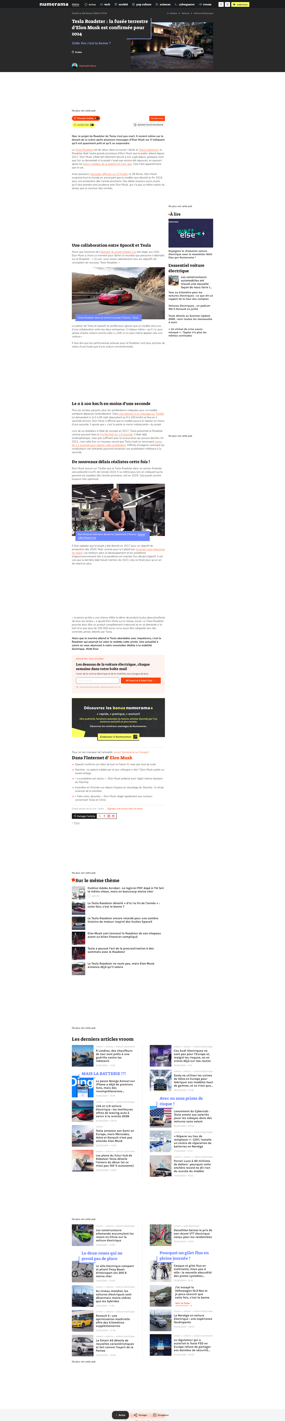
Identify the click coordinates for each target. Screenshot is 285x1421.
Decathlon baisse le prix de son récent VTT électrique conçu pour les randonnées (193, 1233)
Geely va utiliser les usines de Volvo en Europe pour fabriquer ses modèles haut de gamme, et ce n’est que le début (193, 1080)
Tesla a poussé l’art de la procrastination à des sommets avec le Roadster (121, 950)
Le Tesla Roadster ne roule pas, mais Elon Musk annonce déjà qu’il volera (121, 965)
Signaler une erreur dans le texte (124, 808)
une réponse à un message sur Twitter (141, 414)
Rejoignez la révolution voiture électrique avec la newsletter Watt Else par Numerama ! (190, 254)
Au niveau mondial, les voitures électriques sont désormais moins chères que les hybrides (114, 1296)
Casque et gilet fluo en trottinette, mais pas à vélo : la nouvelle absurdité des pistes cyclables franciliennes (193, 1271)
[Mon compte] (221, 4)
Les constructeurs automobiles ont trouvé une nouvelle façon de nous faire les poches (197, 282)
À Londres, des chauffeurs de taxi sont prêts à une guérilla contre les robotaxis (114, 1056)
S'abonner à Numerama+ (116, 736)
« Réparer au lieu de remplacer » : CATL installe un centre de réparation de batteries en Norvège (193, 1141)
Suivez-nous (157, 118)
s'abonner (242, 4)
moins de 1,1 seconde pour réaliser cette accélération (117, 443)
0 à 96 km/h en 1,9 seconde (116, 434)
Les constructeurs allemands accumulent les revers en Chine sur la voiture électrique (115, 1235)
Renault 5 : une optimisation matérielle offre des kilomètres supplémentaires (113, 1321)
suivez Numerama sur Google (131, 752)
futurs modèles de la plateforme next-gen (107, 164)
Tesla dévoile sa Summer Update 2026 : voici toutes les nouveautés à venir (190, 319)
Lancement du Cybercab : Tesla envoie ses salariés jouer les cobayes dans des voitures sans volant (193, 1116)
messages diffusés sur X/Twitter (109, 174)
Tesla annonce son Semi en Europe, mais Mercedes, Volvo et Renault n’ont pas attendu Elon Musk (115, 1136)
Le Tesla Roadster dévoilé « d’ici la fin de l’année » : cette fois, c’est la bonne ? (124, 904)
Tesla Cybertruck (148, 150)
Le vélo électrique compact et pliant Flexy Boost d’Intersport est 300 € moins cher (115, 1271)
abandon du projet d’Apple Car (118, 252)
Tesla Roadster (84, 150)
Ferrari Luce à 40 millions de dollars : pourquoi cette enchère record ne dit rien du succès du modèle (192, 1166)
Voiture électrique (203, 13)
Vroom (173, 13)
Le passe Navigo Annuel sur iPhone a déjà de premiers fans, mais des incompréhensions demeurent (115, 1086)
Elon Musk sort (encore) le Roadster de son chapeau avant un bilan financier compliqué (124, 935)
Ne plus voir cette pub (83, 110)
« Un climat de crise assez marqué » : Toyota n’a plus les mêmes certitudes (187, 332)
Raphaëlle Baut (87, 65)
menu (75, 4)
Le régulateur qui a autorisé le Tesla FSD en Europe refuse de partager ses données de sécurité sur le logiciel (192, 1345)
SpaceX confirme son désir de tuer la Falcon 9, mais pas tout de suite (115, 764)
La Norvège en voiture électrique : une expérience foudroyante (193, 1319)
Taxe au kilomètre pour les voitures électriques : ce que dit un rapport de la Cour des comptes (190, 296)
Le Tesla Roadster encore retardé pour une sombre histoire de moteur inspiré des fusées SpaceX (123, 920)
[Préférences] (227, 4)
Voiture (185, 13)
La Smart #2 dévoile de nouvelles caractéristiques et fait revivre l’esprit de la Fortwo (115, 1345)
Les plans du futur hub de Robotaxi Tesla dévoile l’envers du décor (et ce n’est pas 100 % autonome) (115, 1160)
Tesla (77, 822)
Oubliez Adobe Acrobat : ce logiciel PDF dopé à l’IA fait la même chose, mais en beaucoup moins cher (126, 889)
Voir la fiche (182, 1303)
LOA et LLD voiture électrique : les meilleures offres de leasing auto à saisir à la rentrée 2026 (114, 1111)
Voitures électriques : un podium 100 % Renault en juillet (189, 307)
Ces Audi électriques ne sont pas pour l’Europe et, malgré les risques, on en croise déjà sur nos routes (192, 1056)
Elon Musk (121, 758)
